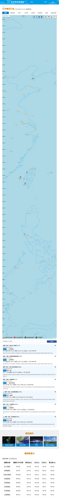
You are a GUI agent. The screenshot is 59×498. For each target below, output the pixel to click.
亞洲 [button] (19, 13)
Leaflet (54, 338)
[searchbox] (24, 342)
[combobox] (24, 341)
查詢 (52, 341)
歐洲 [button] (46, 13)
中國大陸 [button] (12, 13)
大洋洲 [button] (26, 13)
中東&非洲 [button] (53, 13)
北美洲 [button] (33, 13)
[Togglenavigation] (52, 2)
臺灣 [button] (5, 13)
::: (5, 2)
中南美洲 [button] (39, 13)
